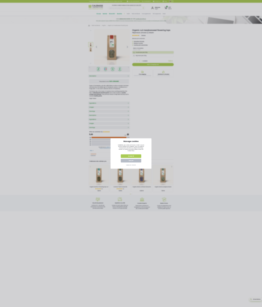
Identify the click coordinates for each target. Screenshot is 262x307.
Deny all (131, 160)
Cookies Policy (131, 150)
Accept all (131, 156)
